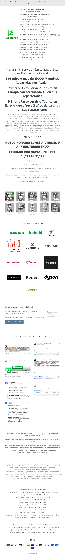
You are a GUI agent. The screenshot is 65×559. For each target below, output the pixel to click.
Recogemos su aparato (32, 11)
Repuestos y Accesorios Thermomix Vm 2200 (34, 39)
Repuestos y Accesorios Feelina (32, 55)
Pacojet (23, 29)
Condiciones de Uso (33, 532)
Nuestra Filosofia (32, 16)
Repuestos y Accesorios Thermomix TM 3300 (34, 42)
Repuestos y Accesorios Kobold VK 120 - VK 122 (34, 32)
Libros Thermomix (32, 60)
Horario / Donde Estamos (35, 9)
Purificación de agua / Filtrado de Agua (32, 27)
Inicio (23, 9)
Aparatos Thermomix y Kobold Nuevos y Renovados (36, 24)
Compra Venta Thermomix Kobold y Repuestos (34, 14)
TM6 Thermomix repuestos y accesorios (32, 52)
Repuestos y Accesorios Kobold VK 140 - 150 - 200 (35, 37)
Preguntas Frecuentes (28, 22)
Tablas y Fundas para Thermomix (32, 57)
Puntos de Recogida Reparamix (48, 527)
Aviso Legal (53, 530)
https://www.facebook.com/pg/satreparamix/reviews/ (24, 317)
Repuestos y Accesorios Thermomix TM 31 (32, 505)
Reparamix (34, 553)
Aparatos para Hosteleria (36, 29)
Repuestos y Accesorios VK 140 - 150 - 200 (32, 500)
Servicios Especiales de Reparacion (32, 19)
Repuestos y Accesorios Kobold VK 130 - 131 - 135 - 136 (37, 34)
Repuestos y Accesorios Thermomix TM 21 (33, 44)
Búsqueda (16, 525)
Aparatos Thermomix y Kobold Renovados (32, 489)
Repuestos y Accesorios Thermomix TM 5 (33, 49)
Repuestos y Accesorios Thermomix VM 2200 (21, 515)
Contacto (41, 22)
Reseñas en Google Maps (14, 322)
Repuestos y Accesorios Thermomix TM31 (33, 47)
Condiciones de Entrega (17, 532)
